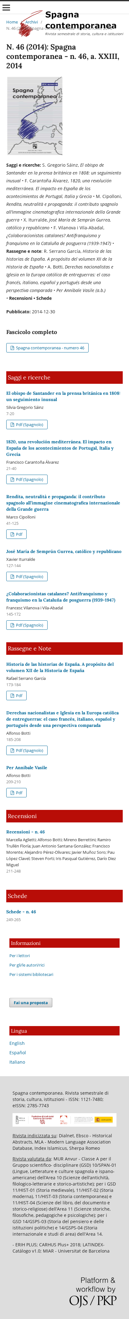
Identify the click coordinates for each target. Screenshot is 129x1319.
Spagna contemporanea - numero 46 (49, 348)
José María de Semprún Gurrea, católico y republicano (63, 551)
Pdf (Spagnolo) (29, 424)
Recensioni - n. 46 (25, 832)
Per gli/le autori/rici (26, 965)
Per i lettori (19, 955)
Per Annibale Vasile (26, 767)
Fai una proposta (31, 1002)
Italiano (17, 1062)
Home (12, 22)
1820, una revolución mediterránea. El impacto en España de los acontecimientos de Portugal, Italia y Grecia (60, 448)
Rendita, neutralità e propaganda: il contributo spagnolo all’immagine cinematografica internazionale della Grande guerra (63, 503)
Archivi (31, 22)
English (17, 1043)
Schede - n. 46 (21, 912)
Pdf (18, 534)
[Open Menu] (6, 7)
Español (17, 1053)
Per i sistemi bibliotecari (31, 974)
